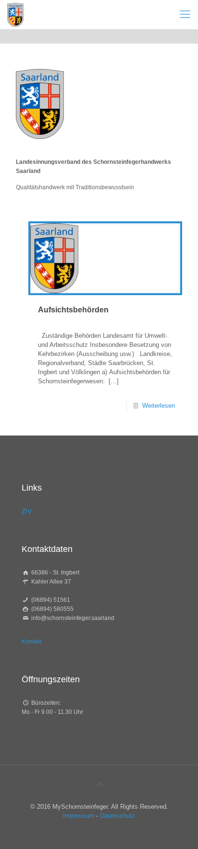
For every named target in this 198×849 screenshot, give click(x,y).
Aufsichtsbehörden (73, 310)
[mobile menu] (185, 14)
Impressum (78, 815)
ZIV (27, 511)
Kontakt (31, 641)
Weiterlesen (158, 405)
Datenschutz (117, 815)
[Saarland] (15, 14)
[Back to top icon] (99, 785)
